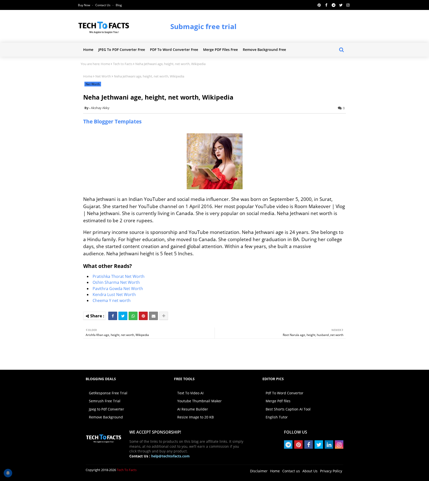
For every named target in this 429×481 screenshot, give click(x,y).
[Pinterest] (143, 316)
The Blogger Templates (112, 121)
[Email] (153, 316)
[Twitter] (122, 316)
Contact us (103, 5)
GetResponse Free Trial (108, 393)
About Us (310, 471)
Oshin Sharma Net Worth (116, 282)
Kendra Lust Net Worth (115, 294)
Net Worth (103, 76)
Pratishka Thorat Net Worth (118, 276)
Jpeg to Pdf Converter (106, 409)
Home (105, 64)
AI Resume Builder (192, 409)
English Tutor (277, 417)
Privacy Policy (331, 471)
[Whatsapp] (133, 316)
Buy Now (84, 5)
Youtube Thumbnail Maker (199, 401)
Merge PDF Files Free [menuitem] (220, 49)
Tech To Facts (127, 470)
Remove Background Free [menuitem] (264, 49)
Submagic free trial (203, 26)
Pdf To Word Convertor (284, 393)
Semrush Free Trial (104, 401)
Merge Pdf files (278, 401)
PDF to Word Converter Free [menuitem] (174, 49)
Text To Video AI (190, 393)
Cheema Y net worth (112, 300)
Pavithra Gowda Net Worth (118, 288)
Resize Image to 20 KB (195, 417)
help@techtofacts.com (170, 456)
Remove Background (106, 417)
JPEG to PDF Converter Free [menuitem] (121, 49)
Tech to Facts (122, 64)
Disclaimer (259, 471)
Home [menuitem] (88, 49)
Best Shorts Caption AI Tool (288, 409)
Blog (119, 5)
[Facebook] (112, 316)
